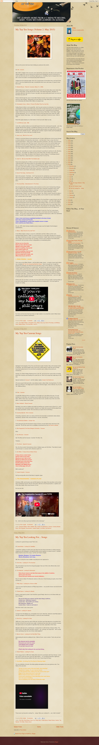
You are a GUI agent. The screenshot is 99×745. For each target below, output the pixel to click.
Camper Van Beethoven (48, 380)
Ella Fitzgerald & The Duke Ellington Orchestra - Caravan (31, 428)
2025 (69, 143)
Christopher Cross (32, 322)
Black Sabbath (31, 526)
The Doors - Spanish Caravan (24, 444)
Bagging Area (71, 284)
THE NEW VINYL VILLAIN (74, 306)
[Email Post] (35, 320)
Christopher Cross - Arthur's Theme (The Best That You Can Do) (32, 104)
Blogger (56, 742)
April (70, 191)
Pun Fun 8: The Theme (73, 264)
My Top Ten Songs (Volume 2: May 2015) (35, 29)
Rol (75, 28)
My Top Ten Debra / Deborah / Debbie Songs (78, 387)
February (71, 195)
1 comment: (30, 320)
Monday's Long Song (72, 253)
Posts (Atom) (23, 730)
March (70, 193)
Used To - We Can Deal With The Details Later (28, 158)
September (71, 172)
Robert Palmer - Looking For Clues (25, 651)
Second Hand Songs (73, 329)
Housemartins (29, 528)
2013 (69, 202)
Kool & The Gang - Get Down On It (25, 172)
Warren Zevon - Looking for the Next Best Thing (28, 634)
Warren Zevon (28, 722)
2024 (69, 145)
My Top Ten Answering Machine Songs (32, 264)
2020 (69, 153)
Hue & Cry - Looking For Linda (24, 618)
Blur (36, 526)
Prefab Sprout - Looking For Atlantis (25, 591)
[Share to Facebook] (42, 320)
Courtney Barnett (56, 526)
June (70, 179)
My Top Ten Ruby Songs (78, 377)
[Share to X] (40, 320)
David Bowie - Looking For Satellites (26, 546)
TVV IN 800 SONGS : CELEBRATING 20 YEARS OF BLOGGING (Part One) (76, 308)
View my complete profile (78, 30)
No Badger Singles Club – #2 (74, 319)
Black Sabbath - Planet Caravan (24, 403)
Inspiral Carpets (36, 528)
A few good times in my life (74, 251)
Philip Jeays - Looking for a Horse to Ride (27, 583)
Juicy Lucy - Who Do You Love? (24, 135)
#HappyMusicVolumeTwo (73, 296)
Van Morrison (48, 528)
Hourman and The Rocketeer (74, 243)
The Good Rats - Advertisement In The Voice (28, 183)
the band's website (53, 425)
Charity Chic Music (72, 272)
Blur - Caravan (21, 392)
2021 (69, 151)
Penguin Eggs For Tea (73, 274)
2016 (69, 162)
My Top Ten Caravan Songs (28, 333)
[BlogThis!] (39, 320)
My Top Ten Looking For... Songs (31, 537)
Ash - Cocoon (20, 69)
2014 (69, 200)
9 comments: (30, 524)
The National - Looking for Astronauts (26, 570)
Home (39, 727)
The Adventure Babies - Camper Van (26, 420)
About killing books (72, 232)
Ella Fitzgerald (22, 528)
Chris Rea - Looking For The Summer (26, 562)
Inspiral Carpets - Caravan (23, 472)
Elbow (38, 322)
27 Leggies (70, 263)
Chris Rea (21, 720)
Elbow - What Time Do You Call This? (26, 230)
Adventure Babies (23, 526)
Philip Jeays (38, 720)
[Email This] (37, 320)
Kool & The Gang (49, 322)
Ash (20, 322)
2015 (69, 164)
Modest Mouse (22, 324)
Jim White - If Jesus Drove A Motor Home (27, 451)
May (70, 181)
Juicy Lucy (42, 322)
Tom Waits (22, 722)
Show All (83, 340)
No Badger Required (73, 318)
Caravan (27, 380)
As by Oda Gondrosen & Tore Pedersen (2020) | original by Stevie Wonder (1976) (75, 332)
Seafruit (57, 720)
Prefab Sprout (45, 720)
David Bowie (27, 720)
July (70, 176)
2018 (69, 158)
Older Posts (59, 727)
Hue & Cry (32, 720)
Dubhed (70, 295)
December (71, 166)
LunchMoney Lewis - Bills (23, 122)
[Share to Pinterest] (43, 320)
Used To (35, 324)
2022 (69, 149)
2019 (69, 155)
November (71, 168)
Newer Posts (18, 727)
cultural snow (71, 230)
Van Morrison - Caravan (22, 434)
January (71, 197)
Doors (17, 528)
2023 (69, 147)
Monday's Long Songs (73, 285)
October (71, 170)
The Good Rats (29, 324)
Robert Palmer (51, 720)
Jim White (42, 528)
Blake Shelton (24, 322)
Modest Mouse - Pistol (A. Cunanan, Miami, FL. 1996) (30, 87)
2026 (69, 141)
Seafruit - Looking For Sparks (24, 610)
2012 (69, 204)
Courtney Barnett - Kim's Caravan (25, 412)
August (71, 174)
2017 (69, 160)
